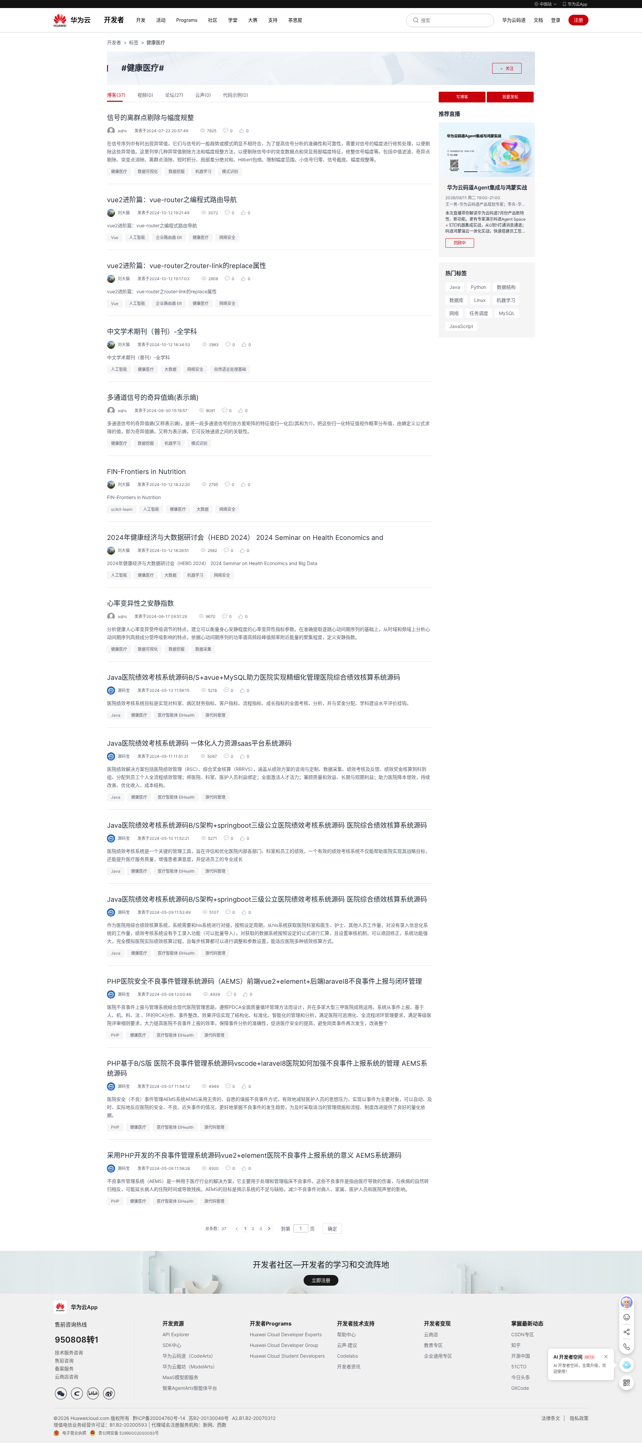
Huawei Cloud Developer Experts (286, 1334)
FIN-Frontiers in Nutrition (146, 472)
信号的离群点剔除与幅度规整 (150, 118)
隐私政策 (579, 1418)
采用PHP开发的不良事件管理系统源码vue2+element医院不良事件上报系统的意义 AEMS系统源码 (254, 1155)
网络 (454, 313)
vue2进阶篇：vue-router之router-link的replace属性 (186, 266)
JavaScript (461, 326)
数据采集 (203, 649)
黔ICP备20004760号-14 (159, 1418)
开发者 (114, 42)
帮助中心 (346, 1334)
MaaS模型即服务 (180, 1377)
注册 (578, 20)
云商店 (431, 1334)
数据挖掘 (177, 171)
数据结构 (506, 287)
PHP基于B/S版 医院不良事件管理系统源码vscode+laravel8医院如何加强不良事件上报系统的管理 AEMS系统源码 (267, 1068)
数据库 (456, 300)
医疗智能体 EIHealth (176, 715)
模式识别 (230, 171)
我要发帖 (510, 96)
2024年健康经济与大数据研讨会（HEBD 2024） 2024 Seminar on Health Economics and (245, 538)
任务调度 (478, 313)
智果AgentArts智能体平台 (190, 1388)
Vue (114, 237)
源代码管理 (215, 715)
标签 (133, 42)
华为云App (577, 4)
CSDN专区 (522, 1334)
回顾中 (460, 242)
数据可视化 (148, 171)
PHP (115, 1035)
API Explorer (176, 1334)
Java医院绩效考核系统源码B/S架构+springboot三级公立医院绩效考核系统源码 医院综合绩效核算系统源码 (267, 825)
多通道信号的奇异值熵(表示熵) (153, 398)
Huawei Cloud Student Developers (287, 1356)
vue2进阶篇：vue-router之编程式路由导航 (172, 200)
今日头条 (520, 1377)
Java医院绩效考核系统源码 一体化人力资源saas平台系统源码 (199, 743)
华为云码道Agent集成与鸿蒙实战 (487, 187)
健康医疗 (119, 171)
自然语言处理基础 (230, 369)
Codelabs (347, 1356)
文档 (538, 20)
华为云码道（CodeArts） (189, 1356)
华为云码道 (514, 20)
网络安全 (227, 237)
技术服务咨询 (69, 1352)
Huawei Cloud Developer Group (284, 1345)
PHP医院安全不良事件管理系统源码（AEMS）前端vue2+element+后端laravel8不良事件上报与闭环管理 (264, 981)
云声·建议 (347, 1345)
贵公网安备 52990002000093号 (128, 1433)
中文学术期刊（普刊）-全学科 (152, 332)
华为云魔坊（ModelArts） (190, 1366)
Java (115, 715)
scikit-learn (121, 509)
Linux (480, 300)
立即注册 (321, 1280)
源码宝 (124, 690)
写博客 (462, 96)
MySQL (507, 313)
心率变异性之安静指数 (140, 603)
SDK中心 (172, 1345)
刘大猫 (124, 212)
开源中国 (520, 1356)
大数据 (171, 369)
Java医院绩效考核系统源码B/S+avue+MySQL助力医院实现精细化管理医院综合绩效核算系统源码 (253, 677)
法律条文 (550, 1418)
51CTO (519, 1366)
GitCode (520, 1388)
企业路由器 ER (169, 237)
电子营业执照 (74, 1433)
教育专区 (433, 1345)
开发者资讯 (348, 1366)
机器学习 (203, 171)
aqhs (122, 130)
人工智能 (137, 237)
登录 (555, 20)
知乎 (516, 1345)
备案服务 (64, 1368)
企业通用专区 (438, 1356)
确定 (332, 1228)
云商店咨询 (66, 1376)
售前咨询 (64, 1360)
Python (478, 287)
